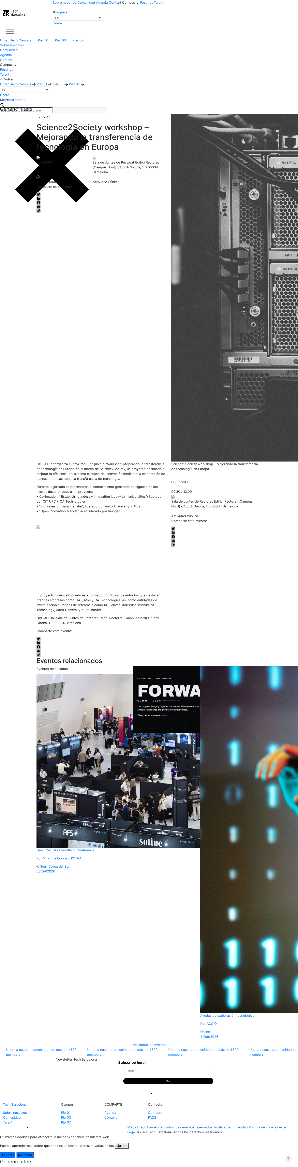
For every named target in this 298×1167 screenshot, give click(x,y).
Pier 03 (61, 40)
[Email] (72, 207)
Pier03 (66, 1117)
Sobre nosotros (64, 2)
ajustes (121, 1146)
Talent (158, 2)
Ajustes (42, 1155)
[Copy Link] (72, 211)
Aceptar (8, 1155)
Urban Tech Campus (16, 40)
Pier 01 (43, 40)
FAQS (152, 1117)
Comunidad (86, 2)
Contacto (155, 1113)
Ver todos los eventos (149, 1045)
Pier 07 (78, 40)
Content (115, 2)
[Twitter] (72, 194)
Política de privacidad (231, 1127)
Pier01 (65, 1113)
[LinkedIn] (72, 198)
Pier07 (66, 1122)
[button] (78, 18)
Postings (146, 2)
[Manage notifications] (288, 1158)
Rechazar (25, 1155)
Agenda (102, 2)
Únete (57, 23)
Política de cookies (263, 1127)
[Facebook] (72, 202)
